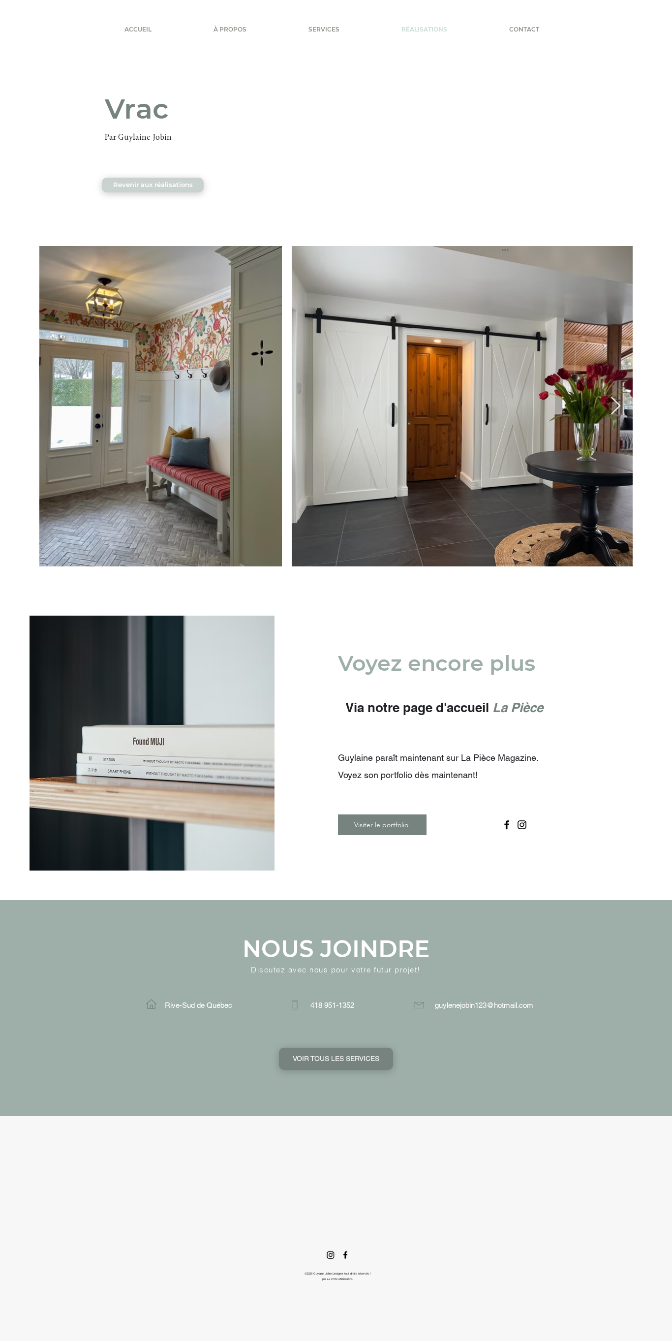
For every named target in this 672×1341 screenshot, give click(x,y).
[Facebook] (507, 825)
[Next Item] (615, 406)
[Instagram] (522, 825)
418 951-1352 (332, 1005)
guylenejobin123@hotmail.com (484, 1005)
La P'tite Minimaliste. (340, 1279)
